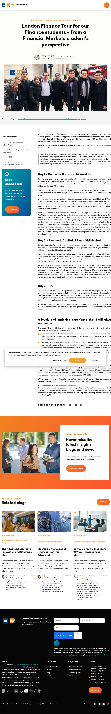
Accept (77, 360)
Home (4, 119)
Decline (95, 360)
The (57, 386)
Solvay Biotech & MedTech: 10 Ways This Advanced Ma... (89, 552)
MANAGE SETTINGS (60, 360)
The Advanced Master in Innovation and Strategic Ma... (17, 552)
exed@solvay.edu (97, 676)
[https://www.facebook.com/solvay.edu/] (99, 704)
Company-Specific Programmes (74, 674)
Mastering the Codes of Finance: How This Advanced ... (52, 552)
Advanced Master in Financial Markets (57, 20)
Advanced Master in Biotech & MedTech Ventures (89, 541)
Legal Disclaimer (43, 704)
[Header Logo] (15, 5)
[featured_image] (18, 521)
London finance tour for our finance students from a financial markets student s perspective (52, 119)
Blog (12, 119)
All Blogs (103, 502)
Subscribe (12, 210)
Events (49, 670)
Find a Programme (53, 666)
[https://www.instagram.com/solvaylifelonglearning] (108, 704)
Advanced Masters (36, 20)
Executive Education (75, 666)
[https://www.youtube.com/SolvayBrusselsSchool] (103, 704)
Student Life (76, 20)
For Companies (52, 676)
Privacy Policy (42, 355)
